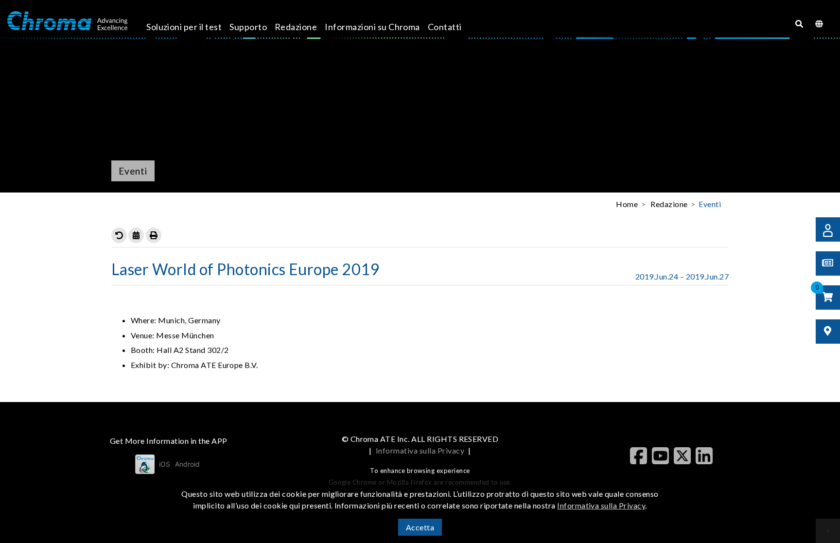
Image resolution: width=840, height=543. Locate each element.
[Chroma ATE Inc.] (67, 21)
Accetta (420, 527)
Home (627, 204)
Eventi (710, 204)
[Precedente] (119, 235)
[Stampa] (153, 235)
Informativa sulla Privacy (420, 450)
